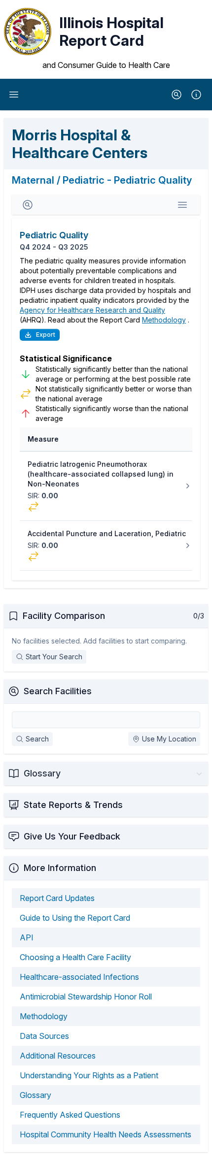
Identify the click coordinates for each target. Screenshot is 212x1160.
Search (37, 739)
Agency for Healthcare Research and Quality (92, 310)
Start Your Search (54, 656)
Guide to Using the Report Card (75, 918)
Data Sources (44, 1036)
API (27, 937)
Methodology (164, 320)
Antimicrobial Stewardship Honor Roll (86, 996)
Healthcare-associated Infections (79, 977)
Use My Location (169, 739)
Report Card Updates (57, 898)
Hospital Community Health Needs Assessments (105, 1134)
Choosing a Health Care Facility (75, 957)
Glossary (35, 1095)
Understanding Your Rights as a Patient (89, 1075)
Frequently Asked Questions (70, 1115)
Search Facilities (58, 691)
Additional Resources (58, 1056)
